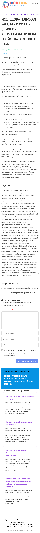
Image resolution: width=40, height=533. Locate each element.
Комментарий (7, 310)
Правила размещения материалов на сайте (20, 524)
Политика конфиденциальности (20, 522)
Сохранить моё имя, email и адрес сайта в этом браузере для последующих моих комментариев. (20, 353)
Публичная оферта (12, 526)
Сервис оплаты (9, 520)
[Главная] (2, 14)
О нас (23, 526)
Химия (4, 53)
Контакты (30, 526)
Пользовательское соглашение (26, 520)
